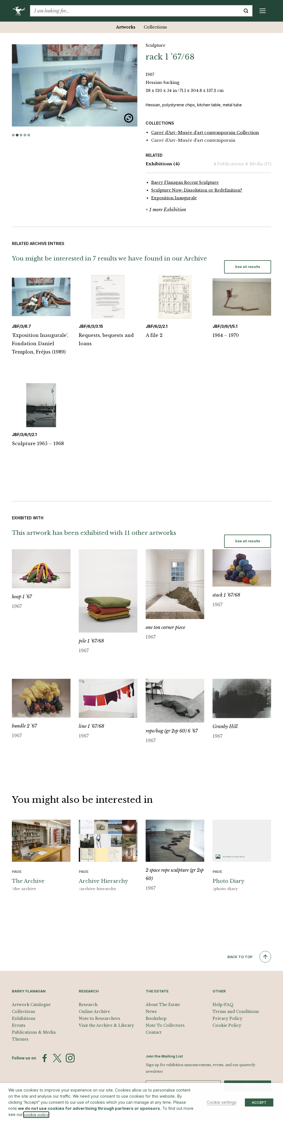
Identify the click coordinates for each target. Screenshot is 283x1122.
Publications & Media (244, 163)
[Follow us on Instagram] (70, 1058)
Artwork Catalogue (31, 1004)
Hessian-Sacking (162, 82)
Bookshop (156, 1018)
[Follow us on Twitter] (57, 1058)
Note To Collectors (165, 1025)
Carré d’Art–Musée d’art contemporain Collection (205, 132)
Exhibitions (163, 163)
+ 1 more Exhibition (166, 209)
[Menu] (263, 11)
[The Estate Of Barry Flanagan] (21, 11)
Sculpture (155, 45)
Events (18, 1025)
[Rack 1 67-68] (74, 85)
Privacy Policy (227, 1018)
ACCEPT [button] (259, 1102)
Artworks (125, 27)
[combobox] (135, 10)
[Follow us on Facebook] (44, 1058)
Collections (155, 27)
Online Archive (94, 1011)
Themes (20, 1039)
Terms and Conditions (236, 1011)
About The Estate (163, 1004)
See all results (247, 266)
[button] (13, 135)
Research (88, 1004)
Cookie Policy (227, 1025)
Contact (153, 1032)
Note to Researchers (99, 1018)
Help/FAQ (223, 1004)
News (151, 1011)
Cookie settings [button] (222, 1102)
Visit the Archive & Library (106, 1025)
